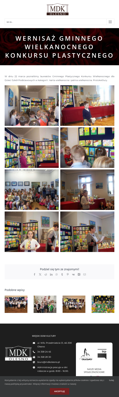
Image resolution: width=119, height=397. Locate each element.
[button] (7, 304)
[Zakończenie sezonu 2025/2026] (45, 304)
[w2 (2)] (87, 87)
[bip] (102, 348)
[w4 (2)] (87, 129)
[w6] (87, 171)
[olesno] (86, 348)
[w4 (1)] (32, 129)
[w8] (87, 213)
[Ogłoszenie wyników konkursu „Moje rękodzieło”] (74, 304)
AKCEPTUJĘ (59, 391)
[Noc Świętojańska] (16, 304)
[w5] (32, 171)
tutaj (111, 380)
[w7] (32, 213)
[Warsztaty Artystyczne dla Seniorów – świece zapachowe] (103, 304)
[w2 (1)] (32, 87)
